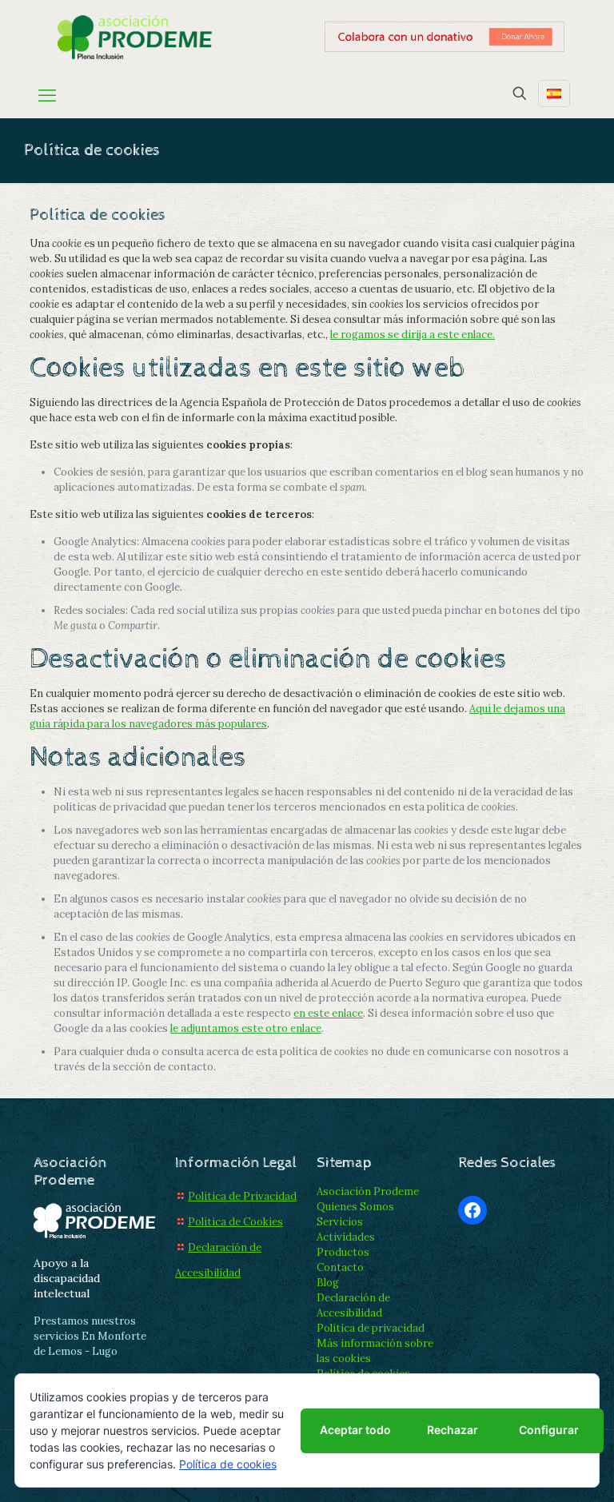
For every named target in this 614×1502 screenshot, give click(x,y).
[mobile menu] (47, 95)
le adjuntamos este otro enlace (245, 1028)
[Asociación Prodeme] (135, 36)
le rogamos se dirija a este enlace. (412, 334)
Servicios (340, 1222)
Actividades (346, 1237)
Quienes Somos (355, 1206)
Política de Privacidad (242, 1196)
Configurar (549, 1429)
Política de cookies (228, 1464)
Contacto (340, 1267)
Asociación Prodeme (368, 1191)
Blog (328, 1282)
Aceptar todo (355, 1429)
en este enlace (328, 1013)
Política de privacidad (371, 1328)
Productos (343, 1252)
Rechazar (452, 1429)
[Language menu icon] (554, 93)
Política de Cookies (235, 1222)
